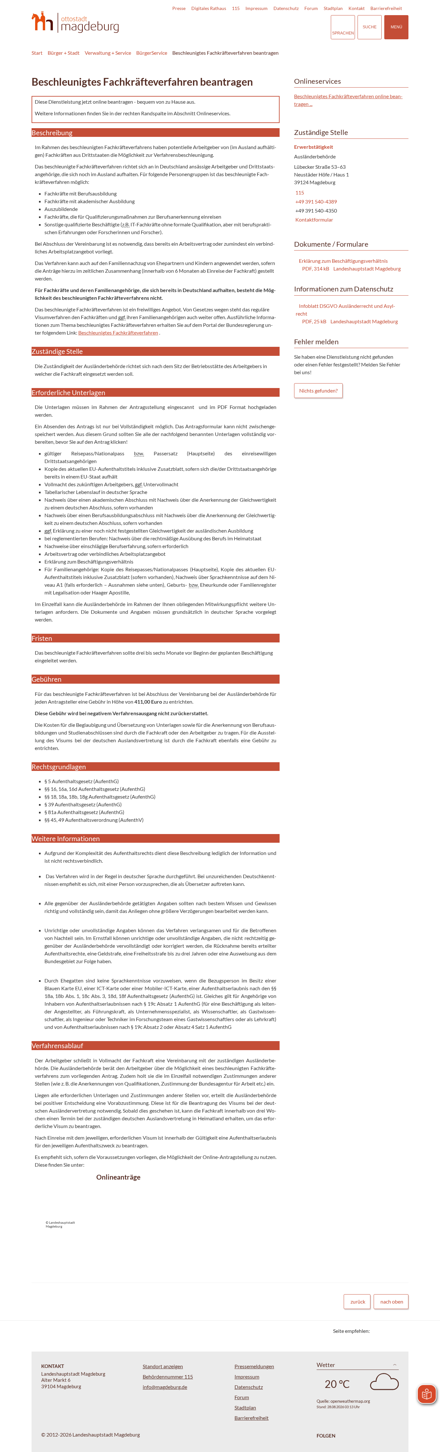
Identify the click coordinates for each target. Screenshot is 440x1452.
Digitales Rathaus (208, 8)
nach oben (391, 1301)
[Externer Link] (281, 27)
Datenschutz (286, 8)
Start (37, 53)
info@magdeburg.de (165, 1387)
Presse (179, 8)
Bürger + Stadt (64, 53)
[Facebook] (385, 1331)
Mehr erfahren (154, 1213)
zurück (357, 1301)
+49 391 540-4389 (315, 201)
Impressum (256, 8)
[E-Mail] (393, 1331)
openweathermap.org (350, 1401)
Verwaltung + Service (108, 53)
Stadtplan (333, 8)
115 (236, 8)
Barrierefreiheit (386, 8)
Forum (311, 8)
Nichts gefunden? (318, 390)
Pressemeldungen (254, 1366)
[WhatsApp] (401, 1331)
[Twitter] (377, 1331)
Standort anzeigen (163, 1366)
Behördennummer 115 (168, 1376)
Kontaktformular (313, 219)
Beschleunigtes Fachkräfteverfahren (118, 332)
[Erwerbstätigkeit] (349, 184)
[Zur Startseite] (75, 22)
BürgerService (151, 53)
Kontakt (357, 8)
